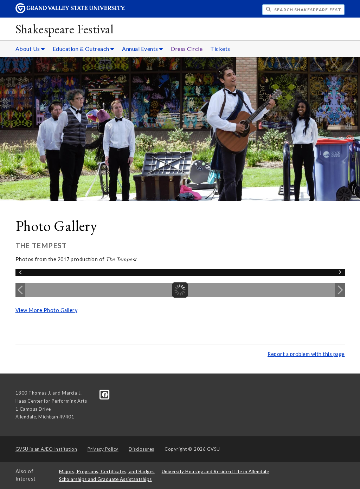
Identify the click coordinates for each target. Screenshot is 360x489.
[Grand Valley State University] (70, 11)
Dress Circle (186, 48)
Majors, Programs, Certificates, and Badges (107, 471)
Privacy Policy (103, 449)
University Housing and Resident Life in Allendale (215, 471)
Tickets (220, 48)
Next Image (340, 290)
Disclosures (141, 449)
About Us (28, 48)
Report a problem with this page (306, 354)
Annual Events (140, 48)
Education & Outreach (82, 48)
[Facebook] (105, 394)
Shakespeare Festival (64, 29)
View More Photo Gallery (46, 310)
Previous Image (20, 290)
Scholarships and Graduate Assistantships (105, 479)
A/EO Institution (46, 449)
